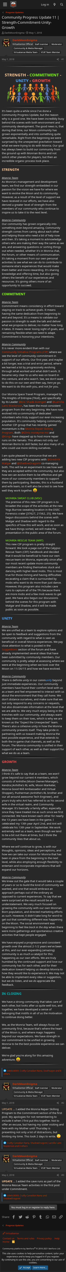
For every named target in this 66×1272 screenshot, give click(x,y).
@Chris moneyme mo (35, 432)
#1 (62, 59)
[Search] (61, 4)
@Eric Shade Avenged (32, 402)
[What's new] (54, 4)
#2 (62, 1102)
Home (6, 1241)
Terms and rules (25, 1238)
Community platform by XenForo (32, 1248)
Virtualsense (12, 1233)
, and (25, 1197)
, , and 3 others (32, 1144)
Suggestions (9, 649)
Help (57, 1238)
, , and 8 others (32, 1072)
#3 (62, 1175)
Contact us (8, 1238)
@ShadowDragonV (29, 463)
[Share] (58, 59)
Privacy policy (44, 1238)
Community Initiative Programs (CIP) (25, 352)
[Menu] (5, 4)
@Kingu (7, 436)
